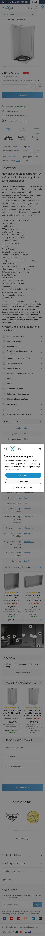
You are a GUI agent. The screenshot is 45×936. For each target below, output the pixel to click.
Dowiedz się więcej (28, 469)
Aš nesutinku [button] (23, 482)
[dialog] (22, 468)
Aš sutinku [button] (23, 475)
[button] (22, 487)
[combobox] (40, 449)
